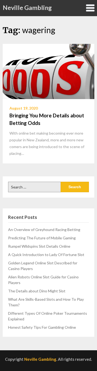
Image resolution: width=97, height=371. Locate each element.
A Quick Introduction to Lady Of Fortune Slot (46, 254)
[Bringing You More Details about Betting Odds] (48, 70)
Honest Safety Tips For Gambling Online (42, 327)
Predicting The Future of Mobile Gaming (42, 238)
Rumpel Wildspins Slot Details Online (39, 246)
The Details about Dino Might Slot (36, 291)
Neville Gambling (27, 7)
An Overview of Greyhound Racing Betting (44, 229)
